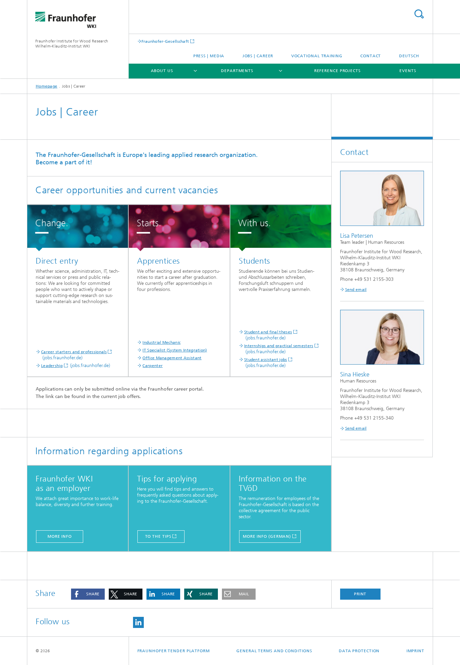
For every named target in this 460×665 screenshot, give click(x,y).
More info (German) (267, 536)
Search (419, 14)
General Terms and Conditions (274, 651)
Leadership (52, 365)
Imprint (415, 651)
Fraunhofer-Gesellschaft (165, 41)
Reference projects (337, 70)
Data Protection (359, 651)
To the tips (158, 536)
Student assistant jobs (265, 359)
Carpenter (152, 365)
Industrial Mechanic (161, 342)
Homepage (46, 86)
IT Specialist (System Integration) (174, 350)
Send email (356, 289)
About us (162, 70)
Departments (237, 70)
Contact (370, 56)
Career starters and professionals (74, 352)
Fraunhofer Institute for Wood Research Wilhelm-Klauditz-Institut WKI (71, 43)
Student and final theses (268, 332)
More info (59, 536)
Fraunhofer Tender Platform (173, 651)
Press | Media (209, 56)
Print (360, 594)
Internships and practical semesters (279, 345)
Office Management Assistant (171, 358)
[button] (88, 594)
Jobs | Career (257, 56)
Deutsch (409, 56)
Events (407, 70)
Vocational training (316, 56)
